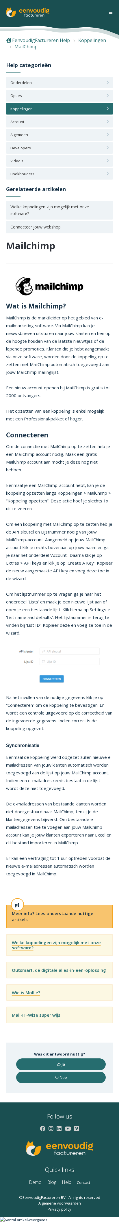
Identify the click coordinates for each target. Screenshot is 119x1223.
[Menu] (110, 12)
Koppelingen (92, 40)
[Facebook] (42, 1128)
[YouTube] (68, 1128)
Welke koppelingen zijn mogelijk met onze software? (49, 210)
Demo (35, 1182)
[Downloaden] (48, 625)
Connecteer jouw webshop (35, 227)
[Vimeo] (76, 1128)
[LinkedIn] (59, 1128)
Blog (51, 1182)
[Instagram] (51, 1128)
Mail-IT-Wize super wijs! (37, 1015)
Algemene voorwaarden (59, 1203)
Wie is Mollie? (26, 992)
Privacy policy (59, 1209)
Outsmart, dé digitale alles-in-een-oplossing (59, 970)
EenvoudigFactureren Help (41, 40)
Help (66, 1182)
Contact (83, 1182)
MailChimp (26, 46)
